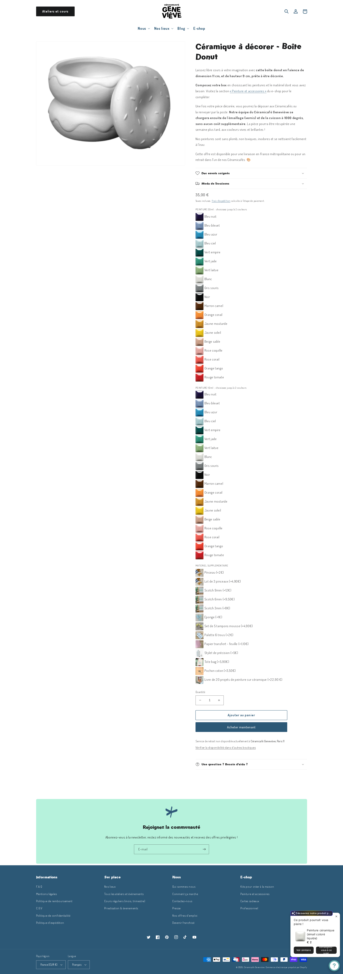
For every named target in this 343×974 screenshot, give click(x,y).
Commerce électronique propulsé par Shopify (286, 967)
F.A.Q (39, 886)
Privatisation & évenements (121, 908)
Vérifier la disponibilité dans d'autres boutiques (226, 747)
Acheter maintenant (241, 727)
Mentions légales (46, 894)
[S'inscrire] (204, 849)
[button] (143, 28)
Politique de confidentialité (53, 915)
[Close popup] (336, 916)
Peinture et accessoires (255, 894)
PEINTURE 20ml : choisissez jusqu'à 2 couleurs (221, 209)
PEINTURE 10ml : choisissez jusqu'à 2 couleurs (221, 387)
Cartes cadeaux (249, 901)
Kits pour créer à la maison (257, 886)
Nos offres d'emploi (185, 915)
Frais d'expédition (221, 200)
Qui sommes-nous (183, 886)
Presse (176, 908)
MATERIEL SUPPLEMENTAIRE (212, 565)
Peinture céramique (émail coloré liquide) (320, 934)
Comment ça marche (185, 894)
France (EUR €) (49, 964)
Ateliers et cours (55, 11)
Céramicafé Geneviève (254, 967)
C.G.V (39, 908)
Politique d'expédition (50, 922)
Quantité (200, 692)
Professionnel (249, 908)
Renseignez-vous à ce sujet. (326, 950)
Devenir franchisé (183, 922)
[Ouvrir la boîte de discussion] (334, 965)
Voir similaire (303, 950)
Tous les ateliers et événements (124, 894)
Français (76, 964)
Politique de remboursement (54, 901)
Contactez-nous (182, 901)
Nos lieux (110, 886)
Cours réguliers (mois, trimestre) (124, 901)
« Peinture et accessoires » (248, 91)
